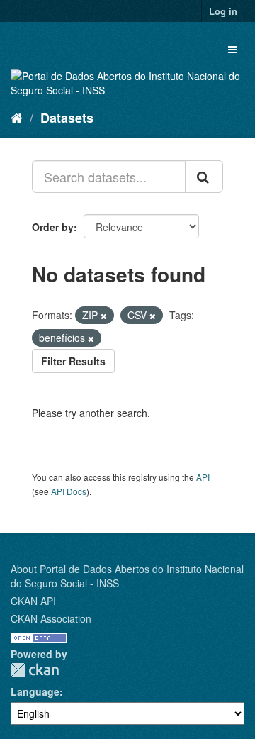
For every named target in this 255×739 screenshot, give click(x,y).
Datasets (67, 118)
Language (35, 691)
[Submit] (204, 176)
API (203, 477)
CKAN (35, 669)
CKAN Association (51, 618)
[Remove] (104, 315)
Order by (53, 227)
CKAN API (33, 601)
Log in (223, 11)
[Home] (17, 117)
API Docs (68, 491)
